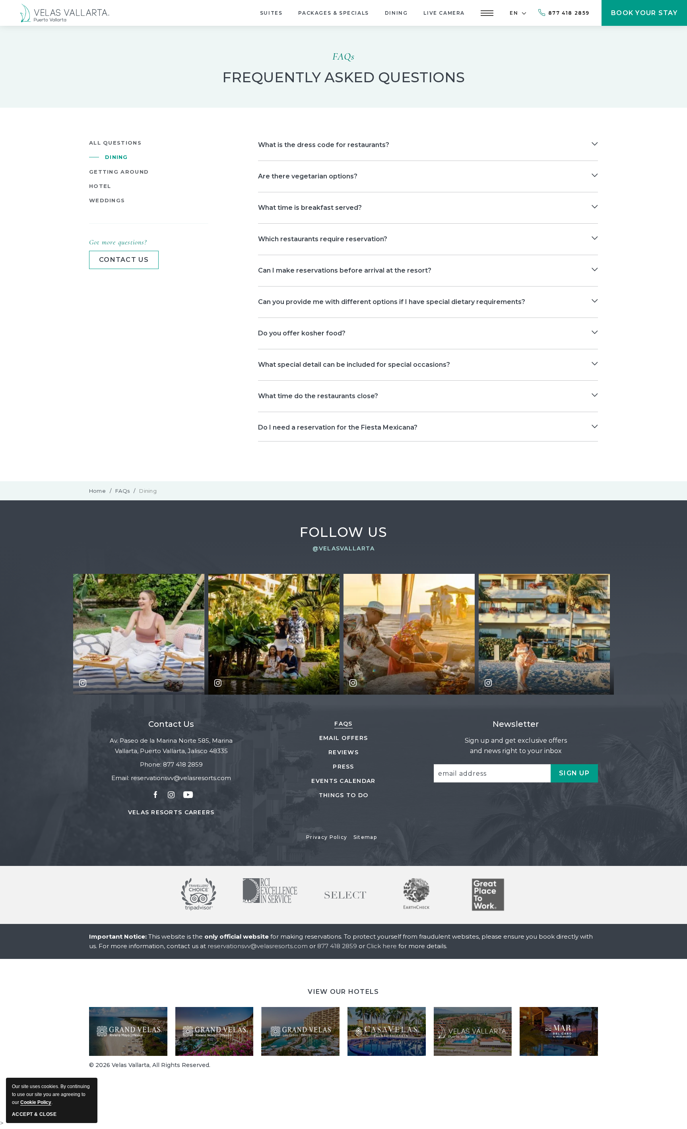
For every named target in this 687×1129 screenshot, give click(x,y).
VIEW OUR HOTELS (343, 991)
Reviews (343, 752)
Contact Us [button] (124, 259)
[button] (487, 13)
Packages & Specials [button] (333, 13)
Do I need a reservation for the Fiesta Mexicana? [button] (337, 427)
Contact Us (171, 724)
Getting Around (119, 171)
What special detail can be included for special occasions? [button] (354, 364)
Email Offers (343, 738)
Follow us (344, 532)
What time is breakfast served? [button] (310, 207)
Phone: (150, 764)
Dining (396, 13)
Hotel (100, 186)
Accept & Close (34, 1114)
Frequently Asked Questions (343, 77)
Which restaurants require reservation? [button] (322, 239)
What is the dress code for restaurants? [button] (323, 145)
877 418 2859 (569, 13)
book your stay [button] (644, 17)
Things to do (343, 795)
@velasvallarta (343, 548)
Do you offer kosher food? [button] (301, 333)
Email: (120, 778)
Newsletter (516, 724)
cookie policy (35, 1102)
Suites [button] (271, 13)
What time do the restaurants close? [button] (318, 396)
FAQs (343, 56)
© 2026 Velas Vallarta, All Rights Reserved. (149, 1065)
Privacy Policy (326, 837)
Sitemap (365, 837)
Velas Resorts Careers (171, 812)
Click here (382, 946)
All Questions (115, 142)
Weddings (107, 200)
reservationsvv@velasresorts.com (181, 778)
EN (514, 13)
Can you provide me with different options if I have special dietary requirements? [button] (391, 302)
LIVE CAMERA (444, 13)
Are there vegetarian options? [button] (307, 176)
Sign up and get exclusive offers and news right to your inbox (516, 746)
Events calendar (343, 780)
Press (343, 766)
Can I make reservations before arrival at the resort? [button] (344, 270)
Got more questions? (118, 242)
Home (97, 491)
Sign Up (578, 775)
